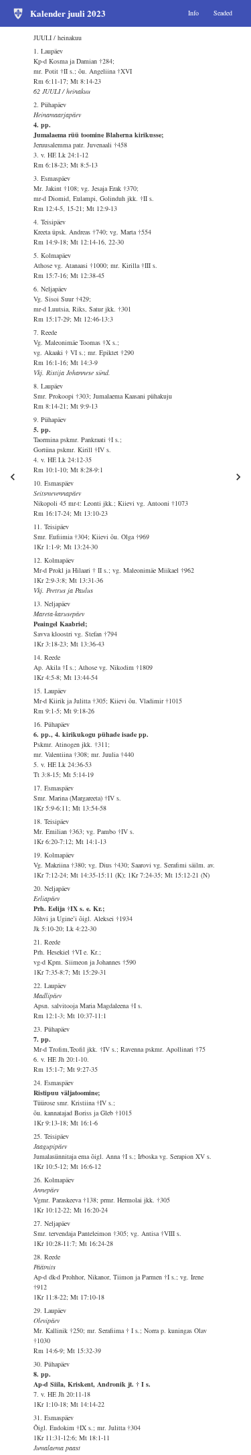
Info (193, 12)
